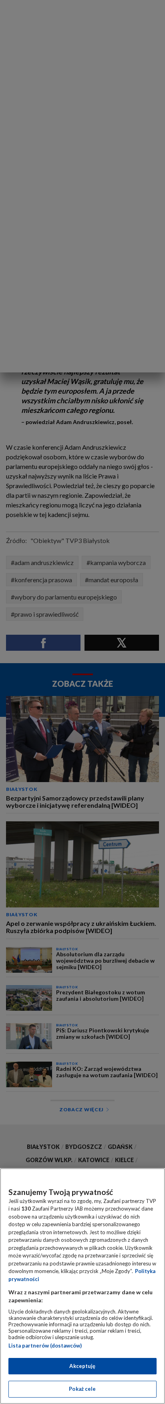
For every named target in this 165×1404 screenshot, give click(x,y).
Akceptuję (82, 1366)
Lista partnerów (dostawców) (45, 1345)
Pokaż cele (82, 1389)
